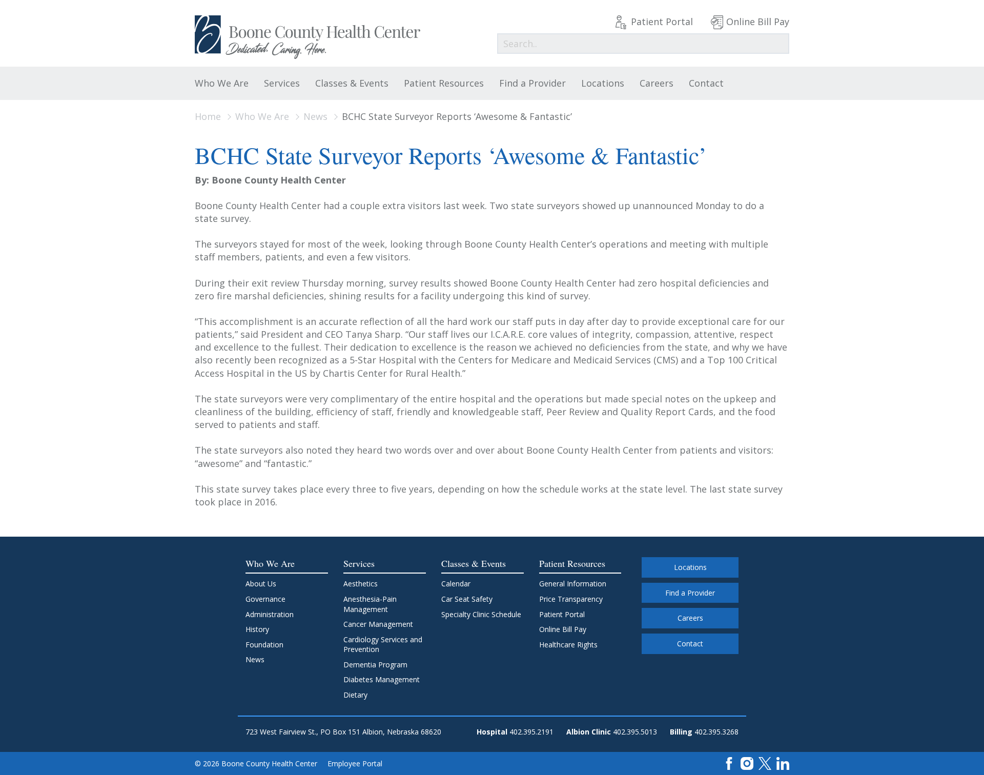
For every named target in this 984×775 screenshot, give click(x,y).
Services (282, 83)
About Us (260, 583)
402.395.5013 (635, 732)
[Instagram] (747, 763)
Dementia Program (375, 664)
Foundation (264, 644)
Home (208, 116)
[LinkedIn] (782, 763)
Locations (602, 83)
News (315, 116)
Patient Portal (662, 21)
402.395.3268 (716, 732)
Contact (706, 83)
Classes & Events (351, 83)
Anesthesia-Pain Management (370, 604)
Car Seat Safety (467, 599)
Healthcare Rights (568, 644)
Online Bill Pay (757, 21)
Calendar (455, 583)
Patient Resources (444, 83)
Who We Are (222, 83)
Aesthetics (360, 583)
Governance (265, 599)
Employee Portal (354, 763)
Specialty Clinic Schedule (481, 614)
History (257, 629)
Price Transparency (571, 599)
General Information (572, 583)
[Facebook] (729, 763)
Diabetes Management (381, 679)
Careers (656, 83)
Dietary (355, 695)
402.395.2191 (531, 732)
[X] (764, 763)
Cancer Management (378, 624)
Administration (269, 614)
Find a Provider (532, 83)
